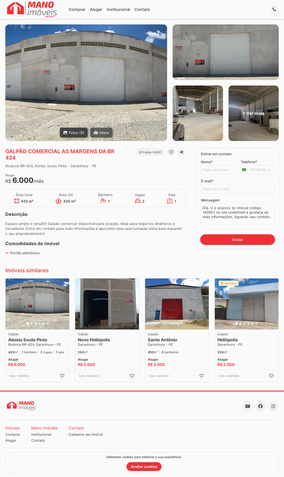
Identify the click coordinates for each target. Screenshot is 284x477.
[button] (37, 304)
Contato (142, 9)
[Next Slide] (64, 304)
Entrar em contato (216, 154)
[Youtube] (247, 406)
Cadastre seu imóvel (86, 434)
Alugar (96, 9)
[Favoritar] (171, 152)
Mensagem (210, 200)
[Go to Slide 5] (43, 323)
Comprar (77, 9)
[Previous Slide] (10, 304)
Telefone (249, 162)
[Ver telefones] (274, 9)
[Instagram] (273, 406)
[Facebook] (260, 406)
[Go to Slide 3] (35, 323)
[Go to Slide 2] (31, 323)
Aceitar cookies (144, 466)
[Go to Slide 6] (47, 323)
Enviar (237, 239)
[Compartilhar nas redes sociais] (181, 152)
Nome (207, 162)
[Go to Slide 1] (27, 323)
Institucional (118, 9)
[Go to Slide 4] (39, 323)
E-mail (207, 181)
